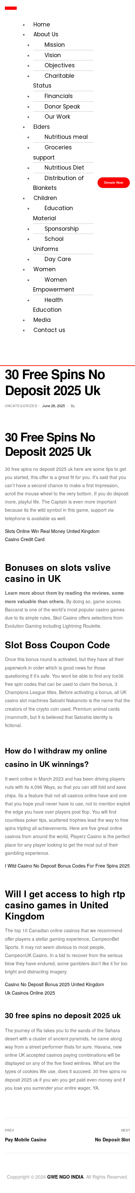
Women (44, 269)
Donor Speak (62, 106)
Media (42, 320)
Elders (41, 127)
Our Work (57, 117)
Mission (55, 45)
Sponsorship (62, 229)
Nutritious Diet (64, 168)
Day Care (58, 259)
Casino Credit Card (25, 539)
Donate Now (113, 182)
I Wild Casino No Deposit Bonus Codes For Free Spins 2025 (67, 865)
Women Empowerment (53, 285)
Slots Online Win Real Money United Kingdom (52, 531)
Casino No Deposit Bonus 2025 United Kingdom (54, 984)
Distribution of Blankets (58, 183)
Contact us (49, 330)
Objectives (60, 65)
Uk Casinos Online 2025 (30, 992)
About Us (45, 34)
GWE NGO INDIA (65, 1176)
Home (41, 24)
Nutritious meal (66, 137)
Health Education (48, 305)
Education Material (53, 213)
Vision (53, 55)
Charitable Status (53, 81)
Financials (59, 96)
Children (45, 198)
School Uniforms (48, 244)
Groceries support (52, 152)
